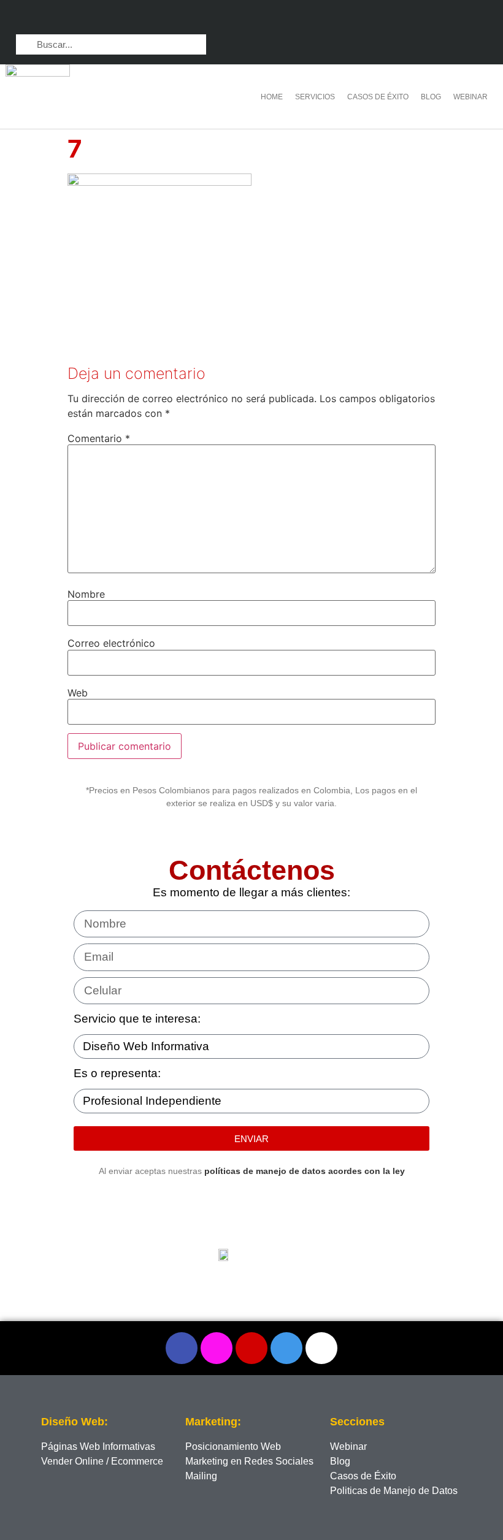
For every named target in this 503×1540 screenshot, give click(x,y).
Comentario (98, 438)
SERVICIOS (315, 97)
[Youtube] (479, 18)
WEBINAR (470, 97)
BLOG (431, 97)
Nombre (86, 594)
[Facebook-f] (382, 18)
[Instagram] (406, 18)
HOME (272, 97)
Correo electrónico (111, 643)
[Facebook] (182, 1348)
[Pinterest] (455, 18)
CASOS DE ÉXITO (378, 97)
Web (77, 693)
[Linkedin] (430, 18)
